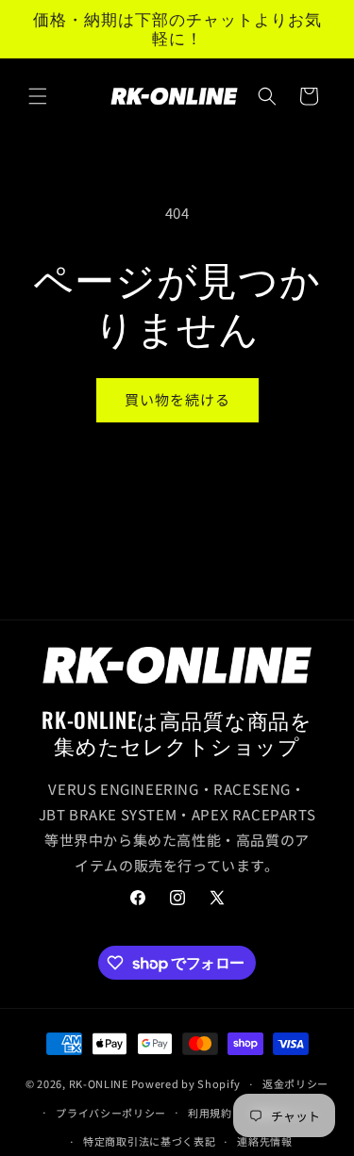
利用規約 (210, 1112)
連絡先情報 (265, 1140)
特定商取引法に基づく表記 (149, 1140)
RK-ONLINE (98, 1083)
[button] (38, 96)
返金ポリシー (295, 1083)
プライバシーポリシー (111, 1112)
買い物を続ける (177, 399)
